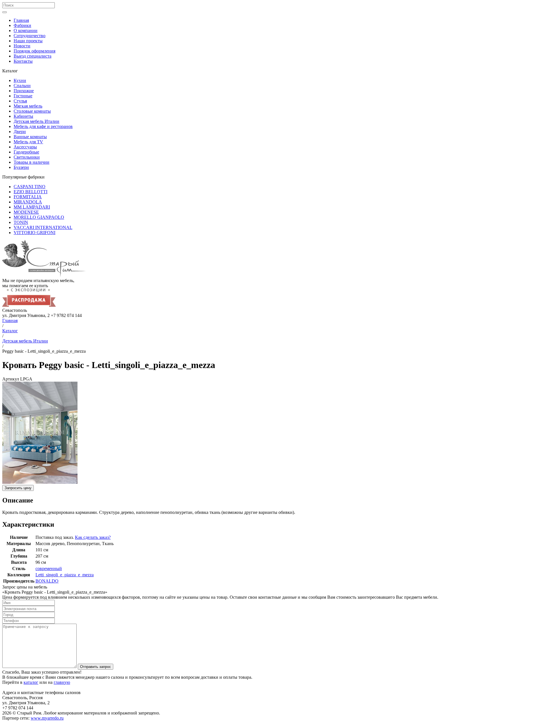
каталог (31, 682)
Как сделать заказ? (93, 537)
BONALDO (46, 581)
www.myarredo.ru (47, 718)
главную (62, 682)
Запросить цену (18, 488)
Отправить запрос (95, 667)
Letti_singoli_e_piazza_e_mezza (64, 574)
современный (48, 568)
